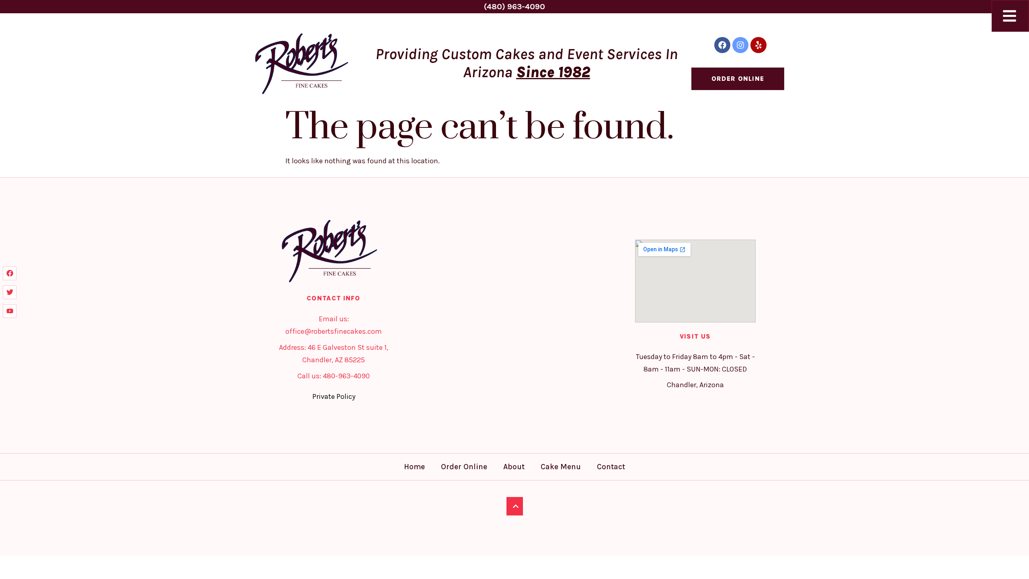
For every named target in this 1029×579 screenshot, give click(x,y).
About (514, 466)
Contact (611, 466)
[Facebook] (722, 45)
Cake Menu (561, 466)
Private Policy (333, 396)
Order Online (464, 466)
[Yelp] (758, 45)
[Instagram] (740, 45)
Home (414, 466)
